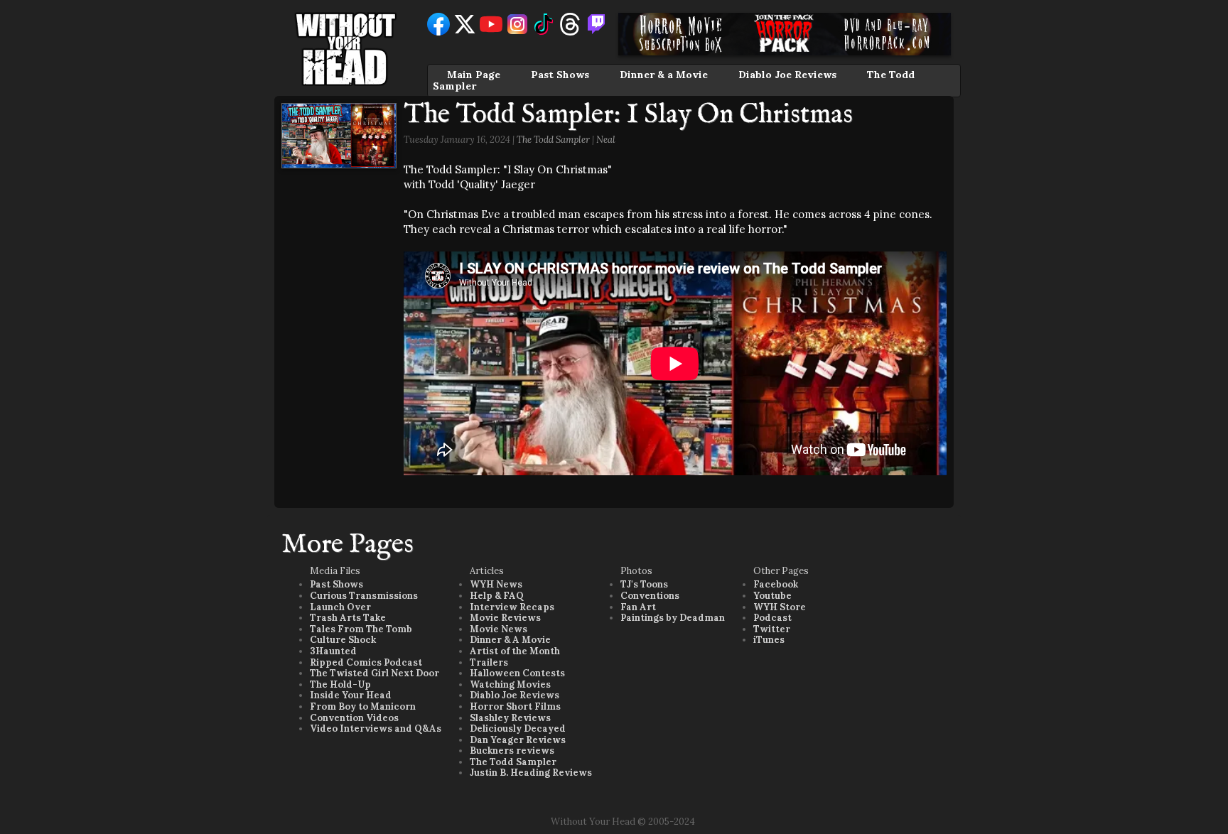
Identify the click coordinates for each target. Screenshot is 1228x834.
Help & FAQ (497, 596)
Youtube (772, 596)
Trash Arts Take (348, 618)
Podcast (772, 618)
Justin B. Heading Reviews (531, 773)
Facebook (775, 584)
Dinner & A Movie (510, 640)
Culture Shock (343, 640)
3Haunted (333, 651)
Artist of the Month (515, 651)
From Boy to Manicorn (363, 706)
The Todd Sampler (553, 140)
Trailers (489, 662)
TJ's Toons (644, 584)
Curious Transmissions (364, 596)
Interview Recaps (512, 607)
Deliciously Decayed (518, 728)
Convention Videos (354, 718)
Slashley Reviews (510, 718)
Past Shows (560, 74)
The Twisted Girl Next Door (374, 673)
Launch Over (340, 607)
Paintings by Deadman (672, 618)
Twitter (771, 629)
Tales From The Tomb (361, 629)
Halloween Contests (517, 673)
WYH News (496, 584)
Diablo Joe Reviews (787, 74)
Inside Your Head (351, 695)
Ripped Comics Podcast (366, 662)
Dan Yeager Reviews (518, 740)
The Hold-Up (340, 684)
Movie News (498, 629)
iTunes (769, 640)
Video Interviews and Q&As (375, 728)
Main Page (473, 74)
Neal (605, 140)
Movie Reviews (505, 618)
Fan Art (638, 607)
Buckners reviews (512, 750)
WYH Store (779, 607)
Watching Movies (510, 684)
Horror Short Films (515, 706)
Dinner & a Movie (664, 74)
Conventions (649, 596)
